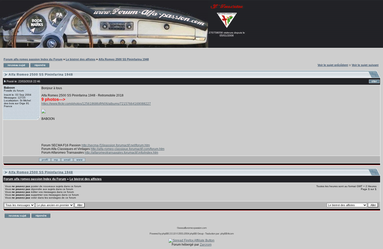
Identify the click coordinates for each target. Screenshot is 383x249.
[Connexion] (11, 34)
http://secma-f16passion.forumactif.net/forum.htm (116, 145)
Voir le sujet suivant (365, 65)
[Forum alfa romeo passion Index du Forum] (122, 46)
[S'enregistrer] (226, 10)
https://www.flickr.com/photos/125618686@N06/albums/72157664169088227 (96, 104)
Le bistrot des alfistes (80, 59)
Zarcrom (206, 244)
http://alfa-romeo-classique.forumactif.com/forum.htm (127, 149)
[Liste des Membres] (111, 46)
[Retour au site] (82, 34)
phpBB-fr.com (226, 233)
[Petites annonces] (58, 28)
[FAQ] (101, 46)
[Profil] (171, 34)
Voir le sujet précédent (333, 65)
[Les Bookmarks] (36, 34)
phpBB (165, 233)
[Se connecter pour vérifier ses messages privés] (52, 46)
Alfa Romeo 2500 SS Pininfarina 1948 (123, 59)
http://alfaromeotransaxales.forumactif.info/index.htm (121, 152)
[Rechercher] (117, 34)
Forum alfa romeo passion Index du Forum (33, 59)
